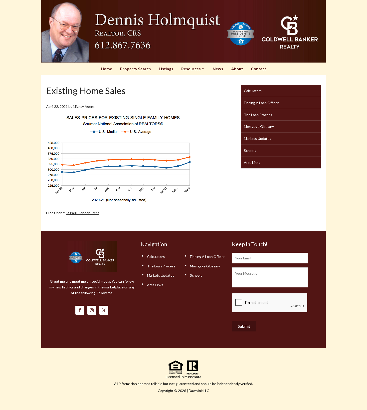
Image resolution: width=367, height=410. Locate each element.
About (237, 68)
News (218, 68)
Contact (258, 68)
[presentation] (270, 303)
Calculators (253, 91)
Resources (191, 68)
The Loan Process (258, 115)
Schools (250, 150)
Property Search (135, 68)
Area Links (252, 162)
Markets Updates (257, 138)
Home (106, 68)
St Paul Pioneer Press (82, 213)
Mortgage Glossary (259, 126)
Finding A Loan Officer (261, 103)
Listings (166, 68)
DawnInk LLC (199, 390)
